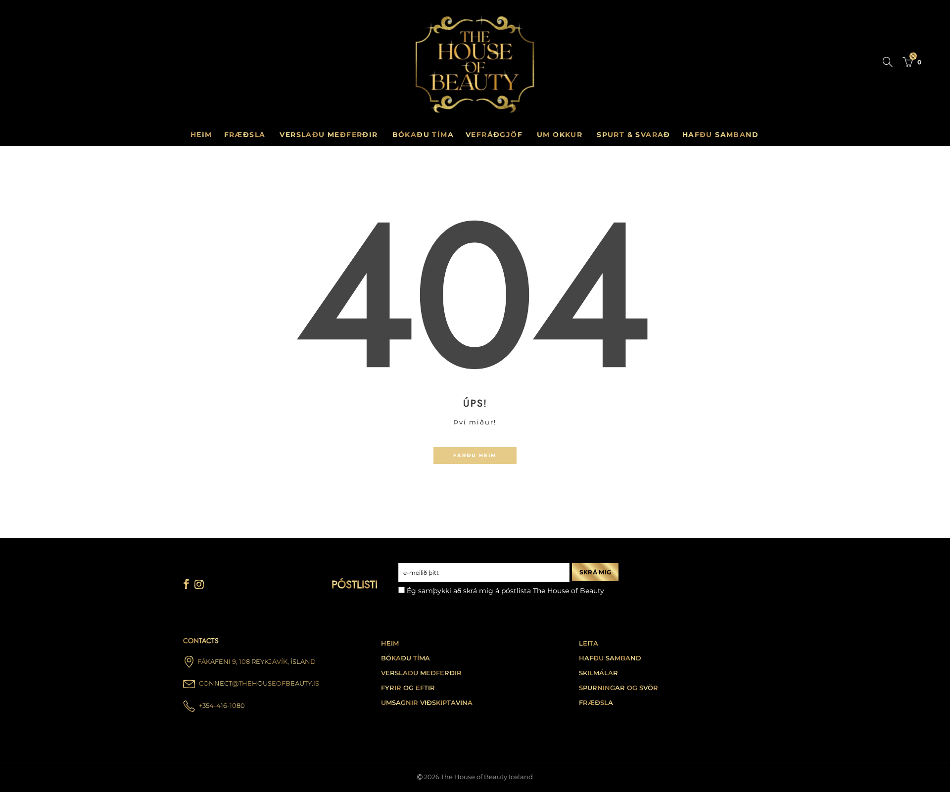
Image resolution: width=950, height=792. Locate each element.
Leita (588, 643)
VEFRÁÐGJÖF (494, 134)
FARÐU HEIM (475, 455)
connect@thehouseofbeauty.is (259, 683)
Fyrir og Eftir (408, 688)
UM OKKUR (559, 134)
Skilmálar (598, 673)
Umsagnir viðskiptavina (427, 702)
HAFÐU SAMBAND (720, 134)
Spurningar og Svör (618, 688)
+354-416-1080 (222, 705)
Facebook (186, 584)
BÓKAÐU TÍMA (423, 134)
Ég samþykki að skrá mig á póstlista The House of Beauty (504, 590)
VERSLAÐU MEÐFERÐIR (329, 134)
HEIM (390, 643)
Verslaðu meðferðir (421, 673)
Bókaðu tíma (405, 658)
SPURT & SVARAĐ (633, 134)
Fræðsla (596, 702)
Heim (201, 134)
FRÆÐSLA (245, 134)
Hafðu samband (610, 658)
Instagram (199, 584)
